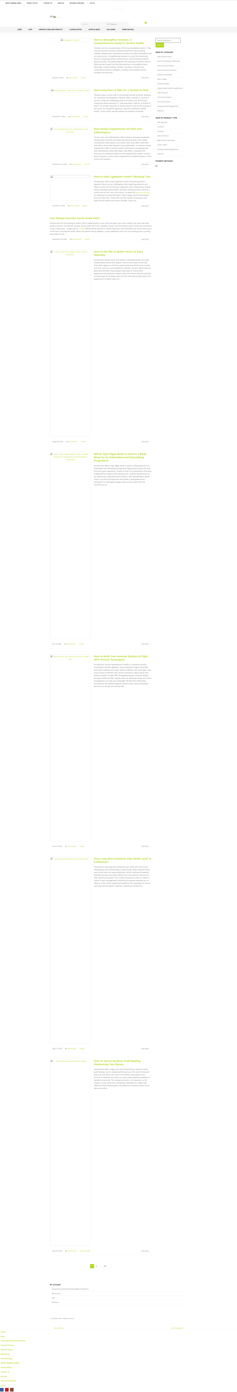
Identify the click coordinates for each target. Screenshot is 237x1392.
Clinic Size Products (164, 97)
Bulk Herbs (111, 29)
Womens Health (163, 84)
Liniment (160, 127)
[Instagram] (122, 9)
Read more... (146, 78)
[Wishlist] (139, 23)
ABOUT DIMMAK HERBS (13, 3)
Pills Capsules (162, 122)
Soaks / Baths (162, 145)
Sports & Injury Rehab (165, 66)
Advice (83, 78)
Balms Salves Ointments (166, 140)
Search (160, 45)
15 (105, 1266)
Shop (30, 29)
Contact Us (48, 3)
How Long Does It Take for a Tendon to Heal (121, 90)
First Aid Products (163, 102)
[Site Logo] (55, 16)
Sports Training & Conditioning (168, 61)
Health (85, 116)
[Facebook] (115, 9)
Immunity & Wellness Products (51, 29)
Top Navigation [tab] (177, 1328)
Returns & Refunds (77, 3)
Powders (160, 131)
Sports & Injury (94, 29)
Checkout (55, 1302)
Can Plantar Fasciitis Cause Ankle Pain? (75, 218)
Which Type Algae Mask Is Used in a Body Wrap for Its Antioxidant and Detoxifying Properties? (120, 457)
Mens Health (162, 79)
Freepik (82, 228)
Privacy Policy (32, 3)
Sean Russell (73, 78)
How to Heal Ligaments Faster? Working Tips (122, 176)
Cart (53, 1298)
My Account (56, 1294)
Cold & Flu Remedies (164, 75)
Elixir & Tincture (163, 136)
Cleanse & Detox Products (166, 70)
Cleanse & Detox (75, 29)
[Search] (125, 24)
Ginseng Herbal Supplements (168, 106)
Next (109, 1266)
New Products (162, 93)
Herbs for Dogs (128, 29)
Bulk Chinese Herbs (164, 56)
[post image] (70, 40)
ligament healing (142, 192)
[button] (1, 1325)
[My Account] (134, 23)
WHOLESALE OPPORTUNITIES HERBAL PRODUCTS (70, 1289)
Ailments (160, 111)
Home (19, 29)
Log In (92, 3)
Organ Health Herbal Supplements (170, 88)
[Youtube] (118, 9)
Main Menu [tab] (58, 1328)
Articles (61, 3)
